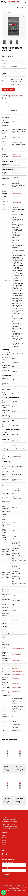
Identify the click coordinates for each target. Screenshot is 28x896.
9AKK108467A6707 (16, 165)
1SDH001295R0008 (16, 457)
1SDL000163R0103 (16, 665)
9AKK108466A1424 (16, 178)
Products (8, 7)
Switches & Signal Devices (8, 824)
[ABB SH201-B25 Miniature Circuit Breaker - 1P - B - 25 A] (20, 753)
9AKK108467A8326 (16, 202)
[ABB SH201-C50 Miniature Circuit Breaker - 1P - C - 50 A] (20, 785)
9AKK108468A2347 (16, 137)
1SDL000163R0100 (16, 668)
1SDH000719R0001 (16, 691)
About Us (4, 837)
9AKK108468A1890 (16, 154)
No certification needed (18, 648)
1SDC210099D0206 (16, 654)
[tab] (14, 110)
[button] (2, 2)
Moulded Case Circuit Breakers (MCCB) (11, 10)
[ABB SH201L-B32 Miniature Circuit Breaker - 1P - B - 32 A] (7, 785)
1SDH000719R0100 (16, 678)
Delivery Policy (13, 887)
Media (3, 844)
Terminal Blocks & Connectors (9, 821)
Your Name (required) (7, 862)
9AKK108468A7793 (16, 156)
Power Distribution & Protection (9, 826)
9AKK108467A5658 (16, 193)
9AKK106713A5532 (16, 660)
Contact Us (4, 845)
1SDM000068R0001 (16, 687)
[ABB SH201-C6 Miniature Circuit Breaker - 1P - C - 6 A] (7, 753)
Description (14, 110)
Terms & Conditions (15, 885)
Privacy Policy (6, 885)
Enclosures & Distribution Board (9, 819)
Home (3, 7)
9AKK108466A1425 (16, 173)
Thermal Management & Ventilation (11, 828)
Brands (3, 839)
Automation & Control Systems (9, 823)
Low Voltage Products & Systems (19, 7)
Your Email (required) (7, 868)
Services (4, 842)
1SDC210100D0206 (16, 653)
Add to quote (8, 89)
